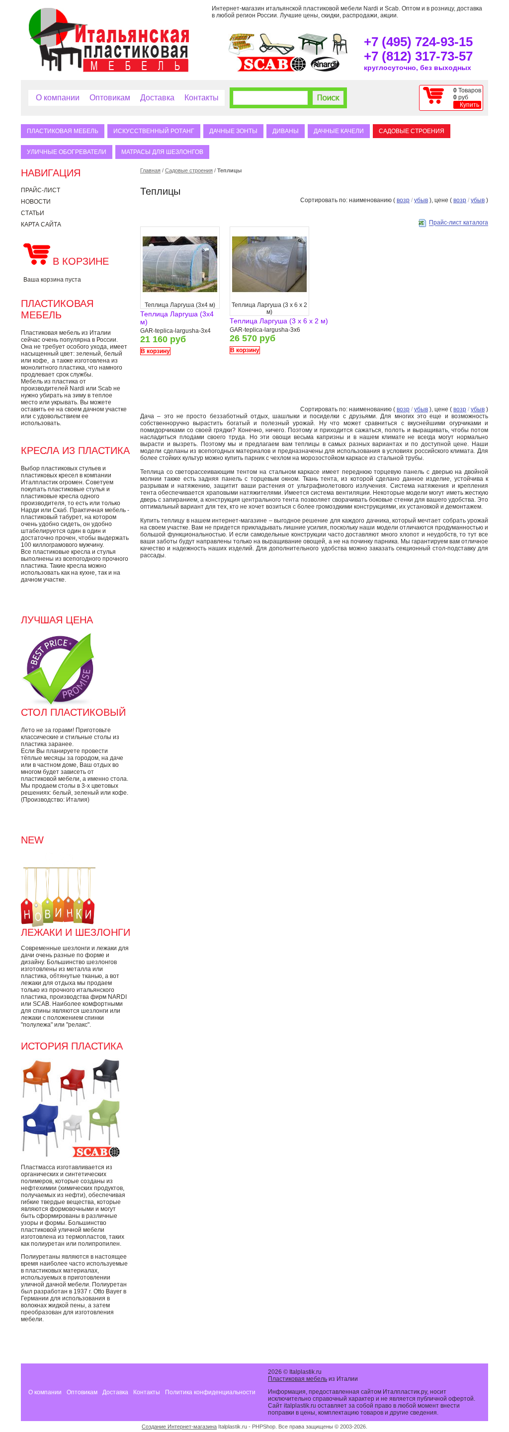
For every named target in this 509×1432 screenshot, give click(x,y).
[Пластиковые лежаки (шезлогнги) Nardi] (277, 53)
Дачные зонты (233, 131)
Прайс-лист (40, 190)
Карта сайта (41, 224)
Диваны (285, 131)
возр (403, 200)
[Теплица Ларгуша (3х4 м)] (180, 299)
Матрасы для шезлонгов (162, 152)
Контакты (201, 97)
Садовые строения (411, 131)
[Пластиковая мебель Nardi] (325, 69)
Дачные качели (339, 131)
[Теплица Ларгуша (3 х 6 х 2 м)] (269, 299)
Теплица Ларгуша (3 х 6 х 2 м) (279, 321)
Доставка (157, 97)
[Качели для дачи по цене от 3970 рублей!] (241, 53)
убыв (421, 200)
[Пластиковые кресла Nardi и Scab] (340, 53)
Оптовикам (109, 97)
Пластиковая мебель (62, 131)
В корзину (155, 351)
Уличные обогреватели (66, 152)
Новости (36, 201)
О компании (58, 97)
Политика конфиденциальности (210, 1392)
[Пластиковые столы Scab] (313, 53)
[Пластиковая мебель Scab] (271, 69)
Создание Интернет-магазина (179, 1427)
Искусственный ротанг (153, 131)
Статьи (32, 213)
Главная (150, 170)
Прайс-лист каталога (458, 223)
